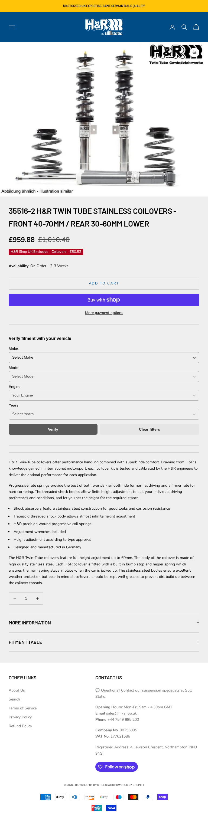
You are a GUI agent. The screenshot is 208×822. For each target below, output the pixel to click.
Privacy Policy (20, 717)
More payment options (104, 312)
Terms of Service (23, 708)
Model (14, 367)
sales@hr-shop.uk (121, 713)
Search (14, 699)
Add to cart (104, 283)
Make (13, 348)
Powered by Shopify (129, 785)
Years (13, 405)
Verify (53, 429)
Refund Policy (20, 726)
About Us (17, 690)
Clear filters (149, 429)
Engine (15, 386)
